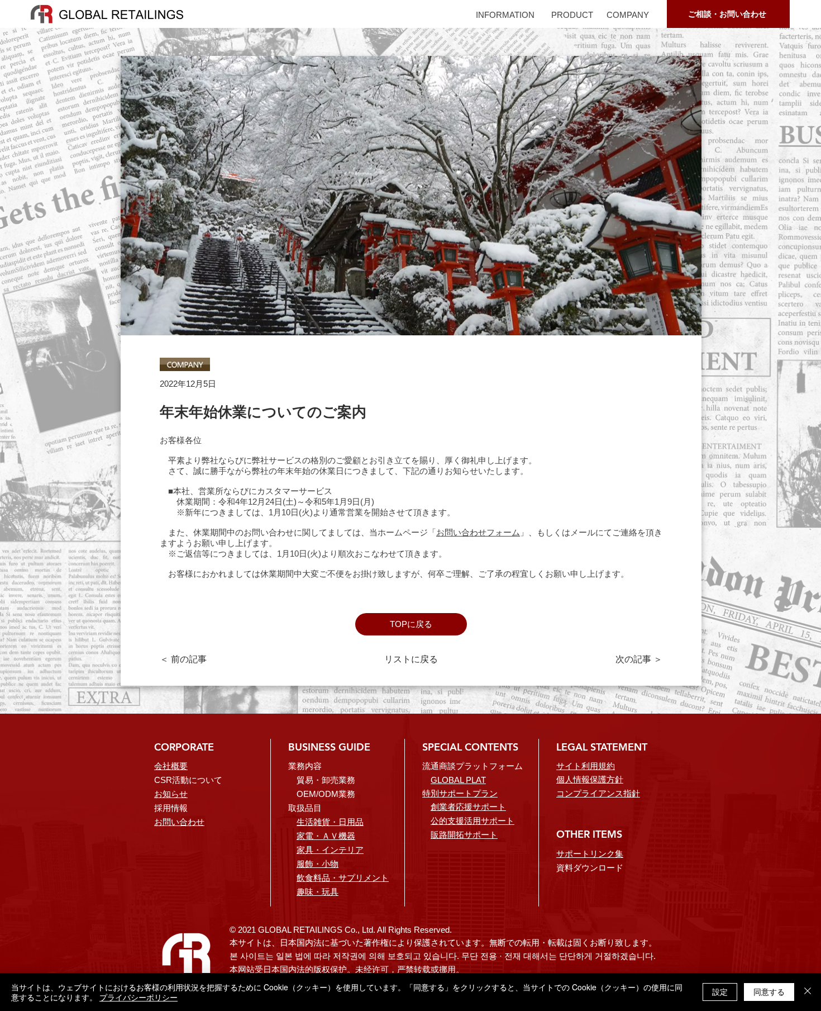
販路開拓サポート (464, 834)
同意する (769, 991)
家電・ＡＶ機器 (326, 836)
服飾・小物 (317, 863)
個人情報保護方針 (589, 779)
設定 (720, 991)
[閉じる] (807, 992)
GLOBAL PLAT (458, 780)
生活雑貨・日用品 (330, 822)
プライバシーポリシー (138, 997)
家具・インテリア (330, 850)
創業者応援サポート (468, 806)
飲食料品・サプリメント (343, 877)
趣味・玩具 (317, 891)
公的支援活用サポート (472, 820)
